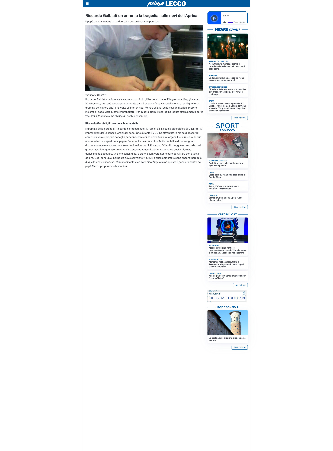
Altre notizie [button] (239, 117)
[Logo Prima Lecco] (166, 4)
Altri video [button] (240, 285)
